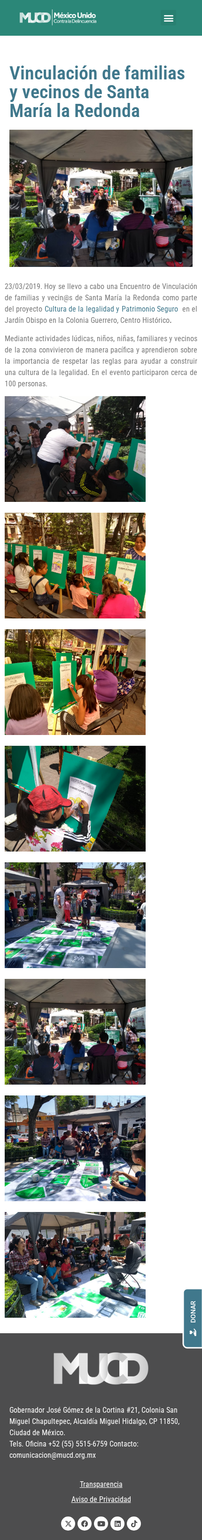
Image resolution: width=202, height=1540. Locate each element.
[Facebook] (85, 1524)
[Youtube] (101, 1524)
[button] (168, 17)
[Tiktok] (134, 1524)
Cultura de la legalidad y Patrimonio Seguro (112, 309)
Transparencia (101, 1484)
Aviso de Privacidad (101, 1499)
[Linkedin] (117, 1524)
